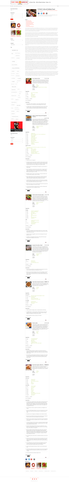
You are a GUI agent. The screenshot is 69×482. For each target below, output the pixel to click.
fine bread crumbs (33, 301)
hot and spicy (14, 92)
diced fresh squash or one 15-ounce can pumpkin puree (38, 134)
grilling (14, 86)
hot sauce (20, 91)
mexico (17, 99)
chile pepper (14, 64)
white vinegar (32, 212)
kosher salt (32, 389)
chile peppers (15, 68)
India (20, 93)
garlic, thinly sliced (33, 150)
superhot (13, 113)
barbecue (15, 50)
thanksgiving (15, 116)
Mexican (37, 203)
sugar (32, 93)
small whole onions (33, 296)
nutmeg (32, 391)
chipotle (17, 73)
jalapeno (19, 97)
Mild (36, 288)
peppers (12, 104)
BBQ (12, 53)
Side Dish (37, 287)
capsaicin (17, 55)
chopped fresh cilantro (34, 342)
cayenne (18, 58)
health (19, 89)
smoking (12, 111)
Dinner (37, 253)
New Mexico (14, 102)
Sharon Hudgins (17, 109)
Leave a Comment (40, 11)
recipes (18, 105)
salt (31, 216)
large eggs (32, 387)
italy (19, 95)
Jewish (37, 332)
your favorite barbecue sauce (35, 262)
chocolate (12, 75)
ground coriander (33, 139)
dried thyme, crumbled (34, 152)
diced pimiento (33, 297)
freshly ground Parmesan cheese (35, 153)
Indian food (13, 95)
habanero (13, 89)
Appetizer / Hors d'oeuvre (39, 126)
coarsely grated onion (34, 339)
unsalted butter (33, 380)
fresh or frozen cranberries (34, 92)
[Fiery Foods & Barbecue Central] (19, 3)
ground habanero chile (34, 137)
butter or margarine (33, 135)
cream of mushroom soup (34, 298)
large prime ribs (33, 260)
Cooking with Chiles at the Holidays (52, 10)
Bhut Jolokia (17, 53)
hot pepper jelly (33, 94)
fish (17, 82)
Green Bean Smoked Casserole (30, 24)
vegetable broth (33, 133)
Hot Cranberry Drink (28, 20)
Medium (37, 86)
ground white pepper (33, 140)
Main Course (40, 253)
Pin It (45, 112)
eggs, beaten (32, 340)
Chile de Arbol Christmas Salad (30, 22)
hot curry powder (33, 138)
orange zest (32, 143)
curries (19, 78)
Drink (37, 84)
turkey (17, 119)
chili (18, 71)
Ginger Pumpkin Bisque (29, 21)
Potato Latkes (28, 25)
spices (18, 111)
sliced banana (33, 221)
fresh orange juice (33, 96)
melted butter (33, 303)
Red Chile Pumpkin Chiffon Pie (30, 26)
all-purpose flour (33, 341)
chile (13, 61)
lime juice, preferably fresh (34, 211)
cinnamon (32, 390)
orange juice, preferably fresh (35, 142)
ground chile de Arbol (34, 215)
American (37, 85)
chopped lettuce (33, 223)
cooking (13, 78)
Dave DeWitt (19, 80)
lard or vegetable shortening (34, 381)
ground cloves (33, 141)
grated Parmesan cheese (34, 302)
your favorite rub (33, 261)
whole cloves (32, 95)
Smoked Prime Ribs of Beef (29, 23)
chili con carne (13, 73)
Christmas (17, 75)
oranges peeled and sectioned (35, 220)
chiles (13, 71)
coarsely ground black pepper (35, 151)
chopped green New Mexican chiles (35, 299)
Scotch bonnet (16, 107)
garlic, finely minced (33, 213)
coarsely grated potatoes (34, 338)
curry (13, 81)
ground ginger (33, 392)
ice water (32, 383)
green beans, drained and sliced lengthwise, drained (37, 295)
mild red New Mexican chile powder (35, 393)
